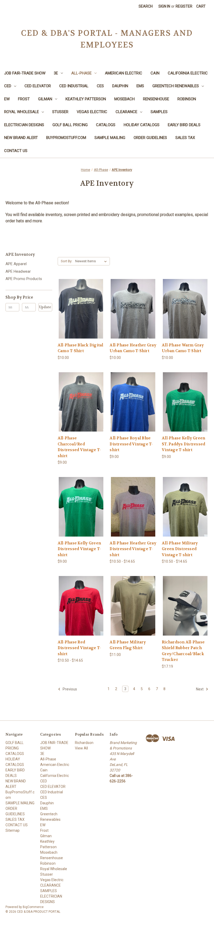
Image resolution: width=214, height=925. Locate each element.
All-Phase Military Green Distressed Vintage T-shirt (180, 548)
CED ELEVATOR (38, 86)
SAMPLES (159, 111)
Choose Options (81, 318)
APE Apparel (16, 263)
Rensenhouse (156, 99)
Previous (69, 689)
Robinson (186, 99)
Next (200, 689)
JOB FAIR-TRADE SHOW (24, 73)
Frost (24, 99)
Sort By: (66, 261)
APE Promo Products (23, 278)
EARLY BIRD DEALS (184, 125)
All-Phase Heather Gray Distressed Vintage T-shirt (133, 548)
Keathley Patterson (86, 99)
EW (7, 99)
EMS (140, 86)
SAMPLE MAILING (109, 137)
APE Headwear (18, 271)
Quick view (77, 299)
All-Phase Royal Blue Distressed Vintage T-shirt (131, 443)
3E (56, 73)
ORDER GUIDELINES (150, 137)
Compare (79, 309)
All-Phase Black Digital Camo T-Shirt (80, 348)
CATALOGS (105, 125)
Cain (155, 73)
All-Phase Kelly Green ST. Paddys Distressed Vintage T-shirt (183, 443)
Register (184, 6)
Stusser (60, 111)
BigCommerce (33, 907)
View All (81, 748)
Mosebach (124, 99)
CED (7, 86)
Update (45, 307)
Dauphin (120, 86)
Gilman (45, 99)
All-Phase (81, 73)
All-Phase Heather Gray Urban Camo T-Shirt (133, 348)
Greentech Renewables (175, 86)
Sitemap (12, 830)
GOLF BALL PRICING (70, 125)
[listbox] (92, 261)
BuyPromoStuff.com (66, 137)
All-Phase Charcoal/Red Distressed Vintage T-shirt (79, 446)
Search (146, 6)
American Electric (123, 73)
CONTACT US (15, 150)
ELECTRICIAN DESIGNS (24, 125)
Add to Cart (185, 615)
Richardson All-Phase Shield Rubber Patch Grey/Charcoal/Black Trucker (183, 650)
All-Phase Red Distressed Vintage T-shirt (79, 647)
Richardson (84, 743)
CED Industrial (73, 86)
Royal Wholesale (21, 111)
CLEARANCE (126, 111)
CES (100, 86)
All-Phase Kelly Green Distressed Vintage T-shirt (79, 548)
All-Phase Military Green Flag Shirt (128, 645)
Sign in (164, 6)
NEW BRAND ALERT (21, 137)
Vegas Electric (92, 111)
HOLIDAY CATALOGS (141, 125)
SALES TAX (185, 137)
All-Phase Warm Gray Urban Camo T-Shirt (183, 348)
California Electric (188, 73)
